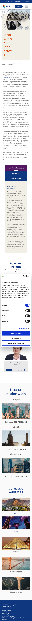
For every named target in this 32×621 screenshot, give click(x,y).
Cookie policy (5, 615)
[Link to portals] (24, 1)
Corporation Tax (7, 77)
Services (4, 63)
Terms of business (7, 610)
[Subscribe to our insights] (3, 1)
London (16, 399)
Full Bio (8, 370)
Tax (8, 63)
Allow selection (16, 338)
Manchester (16, 454)
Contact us (18, 6)
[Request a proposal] (11, 1)
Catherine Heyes (16, 363)
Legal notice (5, 611)
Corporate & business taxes (18, 63)
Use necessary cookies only (16, 343)
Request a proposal (17, 1)
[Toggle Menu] (26, 6)
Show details (23, 328)
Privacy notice (5, 613)
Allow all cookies (16, 333)
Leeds (16, 427)
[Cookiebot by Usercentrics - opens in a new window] (23, 276)
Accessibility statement (8, 616)
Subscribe (7, 1)
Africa (16, 513)
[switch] (27, 310)
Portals (27, 1)
